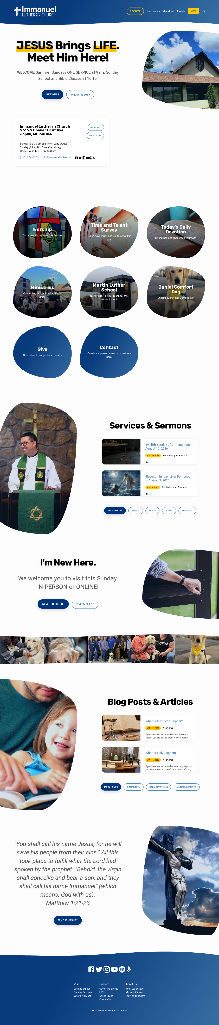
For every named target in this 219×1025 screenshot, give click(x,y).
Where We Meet (82, 996)
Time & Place (85, 604)
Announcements (186, 787)
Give (193, 11)
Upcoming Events (108, 988)
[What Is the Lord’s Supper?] (121, 728)
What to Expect (53, 604)
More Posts (111, 787)
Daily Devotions (158, 787)
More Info (95, 127)
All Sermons (115, 510)
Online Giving (106, 996)
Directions (95, 135)
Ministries (168, 11)
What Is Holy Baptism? (161, 753)
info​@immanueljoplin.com (56, 157)
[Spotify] (91, 158)
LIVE (101, 992)
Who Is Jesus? (68, 920)
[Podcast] (93, 158)
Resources (153, 11)
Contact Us (105, 999)
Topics (136, 511)
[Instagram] (83, 158)
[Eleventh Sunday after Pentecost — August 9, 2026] (121, 483)
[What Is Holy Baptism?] (121, 760)
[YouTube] (87, 158)
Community (133, 787)
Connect (104, 984)
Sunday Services (83, 992)
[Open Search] (204, 11)
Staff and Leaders (135, 996)
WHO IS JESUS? (80, 94)
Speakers (187, 511)
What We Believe (135, 988)
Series (152, 511)
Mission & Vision (134, 992)
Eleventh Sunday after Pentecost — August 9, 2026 (168, 478)
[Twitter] (80, 158)
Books (169, 511)
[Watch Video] (146, 462)
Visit (76, 984)
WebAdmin (168, 728)
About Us (131, 984)
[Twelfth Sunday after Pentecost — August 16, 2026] (121, 451)
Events (181, 11)
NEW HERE (135, 11)
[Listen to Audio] (149, 462)
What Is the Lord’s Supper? (164, 721)
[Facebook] (76, 158)
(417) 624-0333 (29, 157)
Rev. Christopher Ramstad (175, 455)
